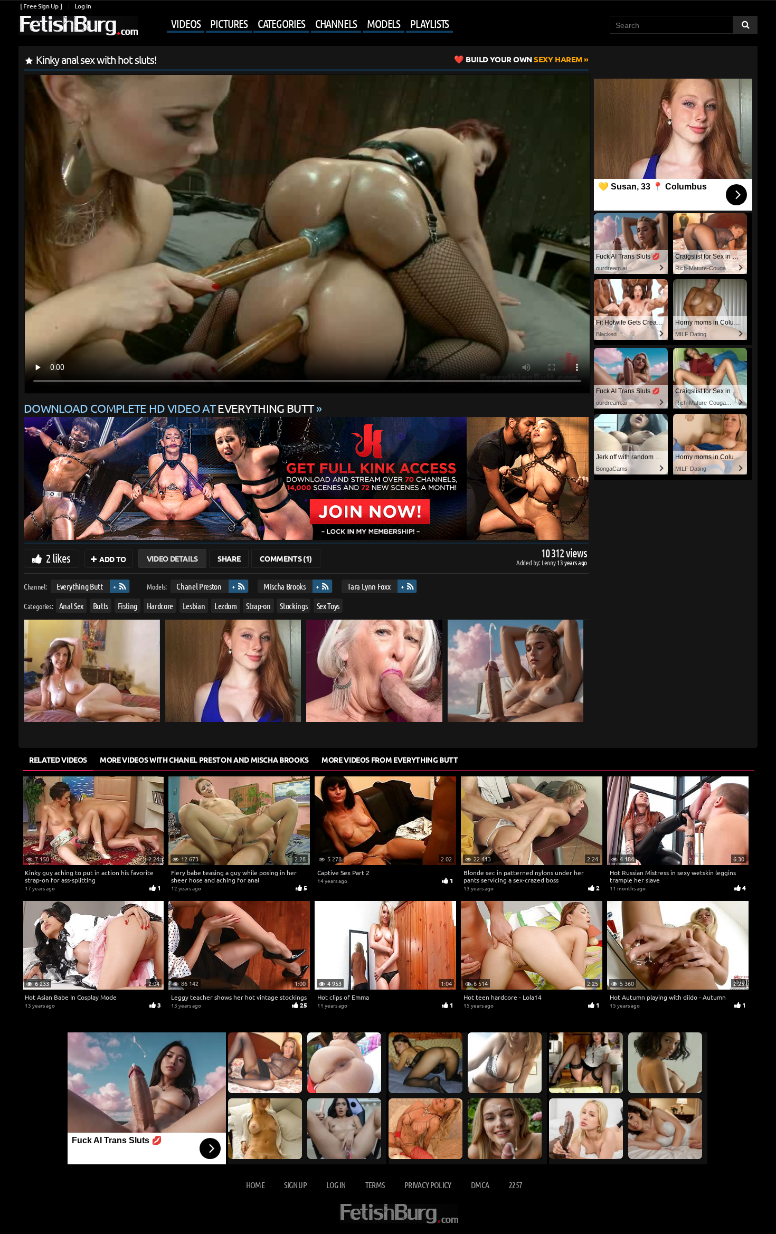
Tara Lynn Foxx (368, 586)
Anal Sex (71, 605)
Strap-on (258, 605)
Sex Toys (328, 605)
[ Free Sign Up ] (41, 6)
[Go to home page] (78, 25)
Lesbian (194, 605)
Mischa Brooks (284, 586)
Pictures (228, 23)
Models (383, 23)
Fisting (128, 605)
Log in (82, 6)
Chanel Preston (198, 586)
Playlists (429, 23)
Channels (336, 23)
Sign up (295, 1185)
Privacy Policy (427, 1185)
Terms (375, 1185)
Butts (100, 605)
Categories (281, 23)
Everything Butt (79, 586)
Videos (185, 23)
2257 (515, 1185)
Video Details (172, 558)
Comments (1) (286, 558)
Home (255, 1185)
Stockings (293, 605)
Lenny (549, 562)
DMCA (480, 1185)
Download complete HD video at (169, 408)
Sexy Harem (524, 59)
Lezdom (225, 605)
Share (228, 558)
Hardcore (160, 605)
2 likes (58, 558)
